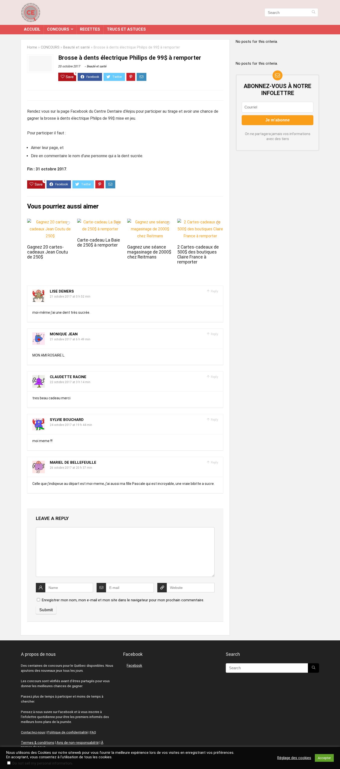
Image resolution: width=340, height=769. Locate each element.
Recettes (90, 29)
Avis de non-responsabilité (78, 743)
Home (32, 47)
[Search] (313, 12)
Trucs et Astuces (126, 29)
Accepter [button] (324, 758)
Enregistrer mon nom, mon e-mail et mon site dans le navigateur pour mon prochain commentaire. (123, 600)
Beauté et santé (76, 47)
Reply (214, 291)
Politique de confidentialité (67, 732)
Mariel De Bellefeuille (73, 462)
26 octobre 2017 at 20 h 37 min (71, 467)
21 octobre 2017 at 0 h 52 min (70, 296)
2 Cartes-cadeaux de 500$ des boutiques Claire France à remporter (198, 254)
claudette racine (68, 377)
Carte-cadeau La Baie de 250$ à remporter (98, 243)
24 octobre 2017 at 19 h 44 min (71, 425)
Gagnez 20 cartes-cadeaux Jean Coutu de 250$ (47, 252)
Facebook (134, 665)
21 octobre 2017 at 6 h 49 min (70, 339)
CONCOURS (58, 29)
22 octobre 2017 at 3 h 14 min (70, 382)
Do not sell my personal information (42, 763)
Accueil (32, 29)
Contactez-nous (33, 732)
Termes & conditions (37, 743)
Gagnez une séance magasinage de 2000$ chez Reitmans (149, 252)
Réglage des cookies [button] (294, 758)
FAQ (93, 732)
